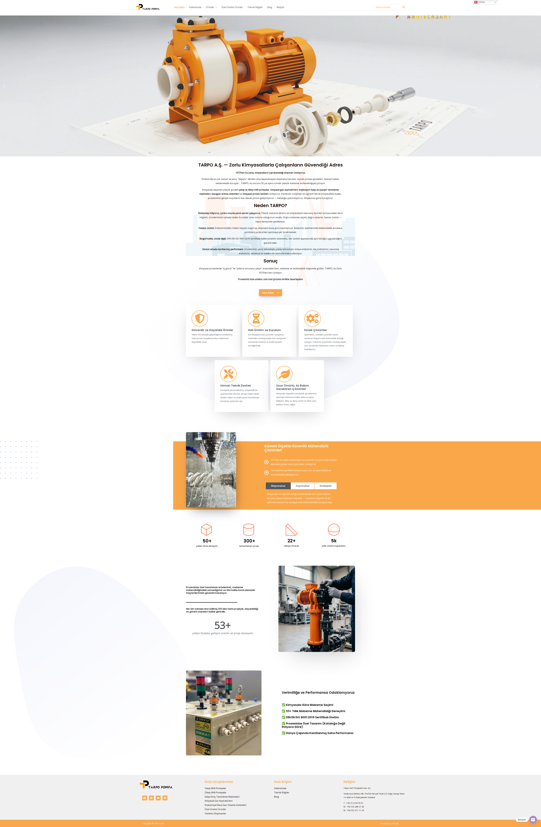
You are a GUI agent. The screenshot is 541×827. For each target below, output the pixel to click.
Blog (269, 7)
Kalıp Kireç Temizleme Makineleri (222, 796)
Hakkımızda (195, 7)
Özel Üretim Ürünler (232, 7)
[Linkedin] (165, 798)
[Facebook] (144, 798)
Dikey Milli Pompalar (215, 792)
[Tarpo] (148, 6)
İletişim (280, 7)
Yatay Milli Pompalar (215, 788)
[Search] (404, 7)
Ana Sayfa (179, 7)
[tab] (278, 485)
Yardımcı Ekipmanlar (215, 813)
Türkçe (481, 2)
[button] (215, 7)
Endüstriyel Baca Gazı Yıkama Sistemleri (225, 805)
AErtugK (395, 823)
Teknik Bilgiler (255, 7)
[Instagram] (151, 798)
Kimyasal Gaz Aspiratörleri (218, 800)
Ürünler (210, 7)
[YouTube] (158, 798)
